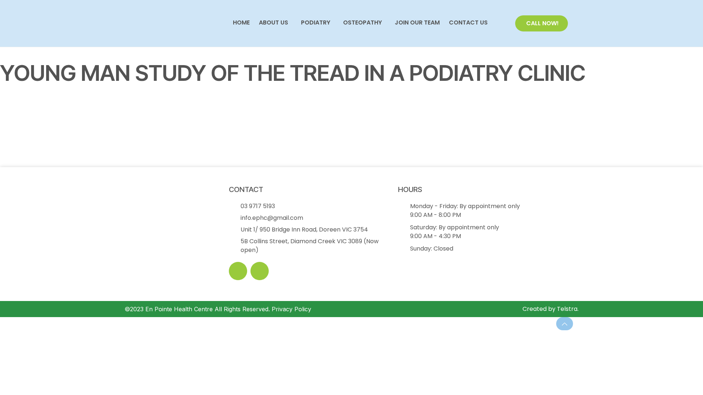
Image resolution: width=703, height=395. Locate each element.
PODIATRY (315, 23)
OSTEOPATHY (362, 23)
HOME (241, 23)
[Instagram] (259, 271)
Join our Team (417, 23)
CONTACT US (468, 23)
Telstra (567, 309)
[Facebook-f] (238, 271)
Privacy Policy (291, 309)
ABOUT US (273, 23)
